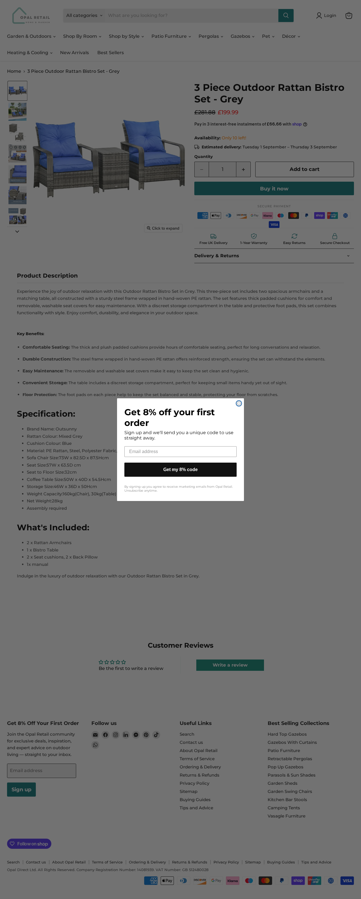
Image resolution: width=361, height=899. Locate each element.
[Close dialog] (239, 403)
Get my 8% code (180, 469)
